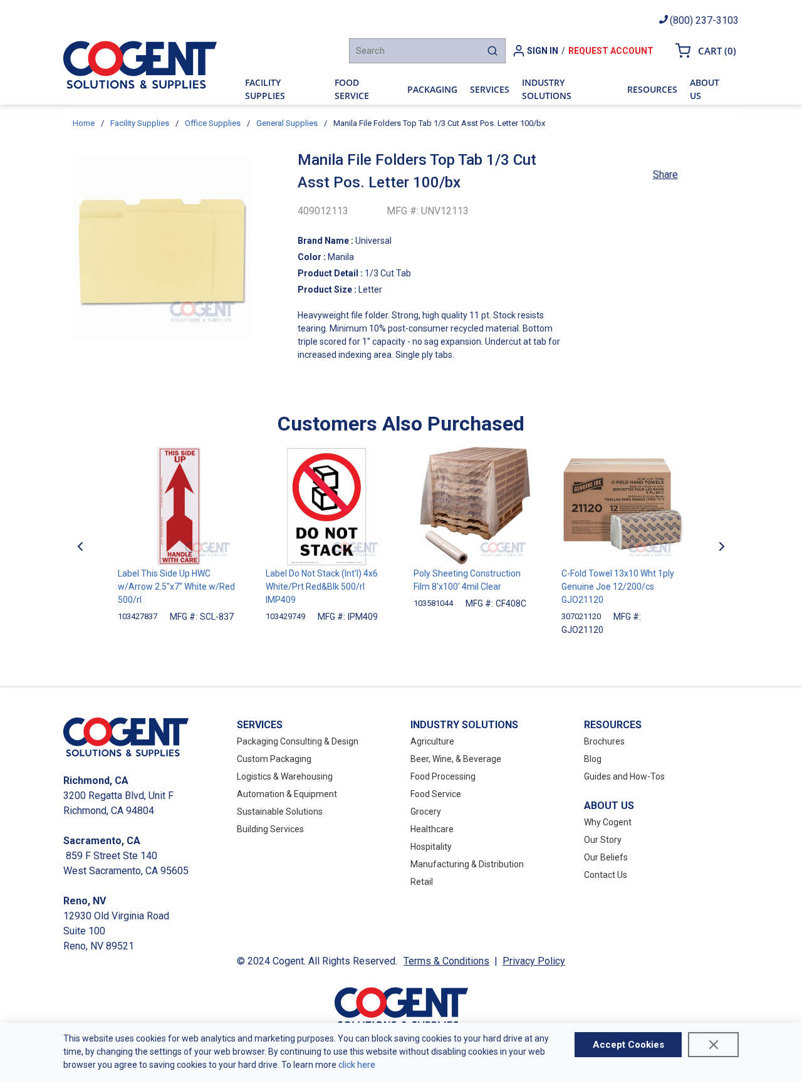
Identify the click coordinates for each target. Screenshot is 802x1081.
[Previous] (80, 546)
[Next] (721, 546)
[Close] (713, 1044)
